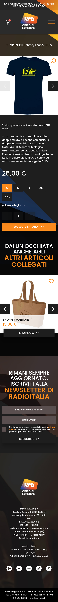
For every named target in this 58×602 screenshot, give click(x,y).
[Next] (53, 309)
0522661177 (39, 594)
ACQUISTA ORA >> (29, 227)
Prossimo (53, 86)
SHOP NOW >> (29, 333)
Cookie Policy (37, 534)
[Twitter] (49, 568)
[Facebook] (19, 568)
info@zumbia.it (40, 556)
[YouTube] (9, 568)
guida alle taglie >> (13, 205)
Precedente (5, 86)
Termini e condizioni (29, 538)
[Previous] (5, 309)
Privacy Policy (20, 534)
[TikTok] (39, 568)
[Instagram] (29, 568)
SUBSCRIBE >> (29, 439)
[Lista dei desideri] (51, 281)
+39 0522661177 (22, 556)
